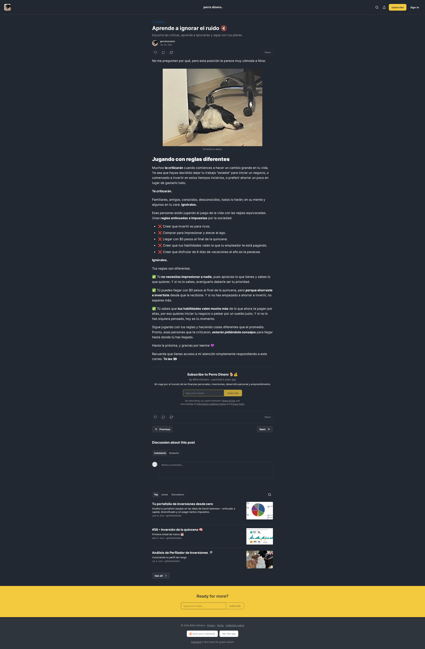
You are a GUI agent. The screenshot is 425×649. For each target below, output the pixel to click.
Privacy (211, 625)
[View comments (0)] (163, 52)
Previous (164, 429)
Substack (196, 642)
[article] (212, 512)
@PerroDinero (167, 41)
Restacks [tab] (174, 453)
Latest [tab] (164, 494)
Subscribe (397, 7)
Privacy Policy (237, 403)
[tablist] (166, 453)
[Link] (147, 159)
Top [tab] (156, 494)
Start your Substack (203, 633)
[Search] (377, 7)
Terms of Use (228, 400)
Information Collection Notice (211, 403)
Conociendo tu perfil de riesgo (169, 557)
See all (159, 575)
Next (262, 429)
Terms (220, 625)
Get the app (229, 633)
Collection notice (235, 625)
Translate (159, 22)
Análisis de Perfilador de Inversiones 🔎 (182, 553)
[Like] (155, 52)
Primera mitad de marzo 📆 (168, 534)
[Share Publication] (384, 7)
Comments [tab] (160, 453)
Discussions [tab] (177, 494)
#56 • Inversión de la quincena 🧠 (177, 530)
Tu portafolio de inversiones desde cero (182, 504)
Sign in (414, 7)
